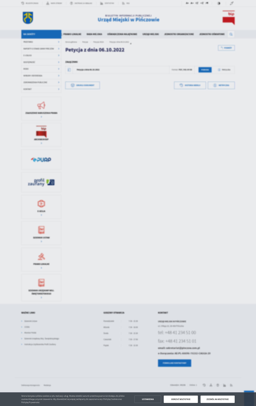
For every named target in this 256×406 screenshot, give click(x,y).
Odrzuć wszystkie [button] (180, 399)
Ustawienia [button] (148, 399)
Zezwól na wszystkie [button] (218, 399)
